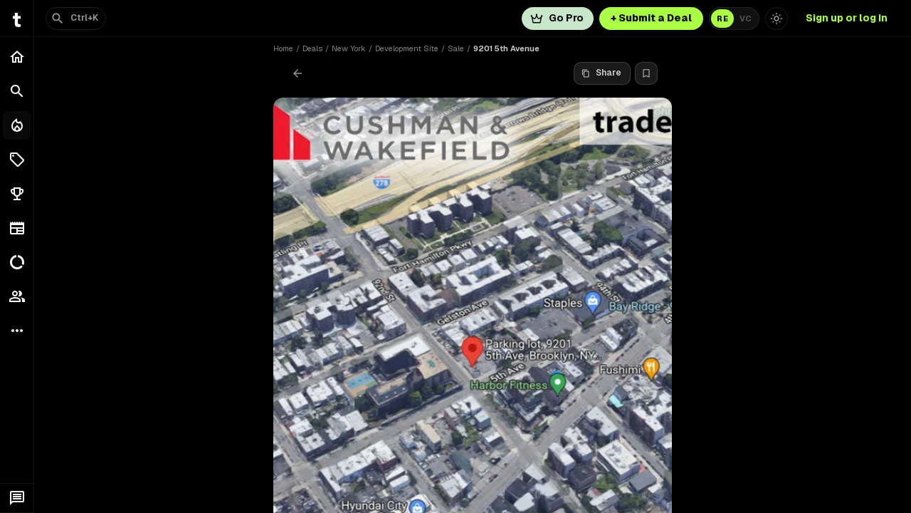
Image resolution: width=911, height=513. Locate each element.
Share (608, 72)
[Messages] (17, 498)
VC (745, 19)
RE (722, 19)
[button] (17, 159)
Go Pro (566, 17)
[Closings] (17, 125)
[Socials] (17, 296)
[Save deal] (646, 73)
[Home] (17, 57)
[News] (17, 228)
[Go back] (297, 73)
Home (283, 48)
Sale (456, 48)
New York (349, 48)
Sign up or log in (847, 17)
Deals (312, 48)
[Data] (17, 262)
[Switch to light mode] (776, 18)
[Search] (17, 91)
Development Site (406, 48)
